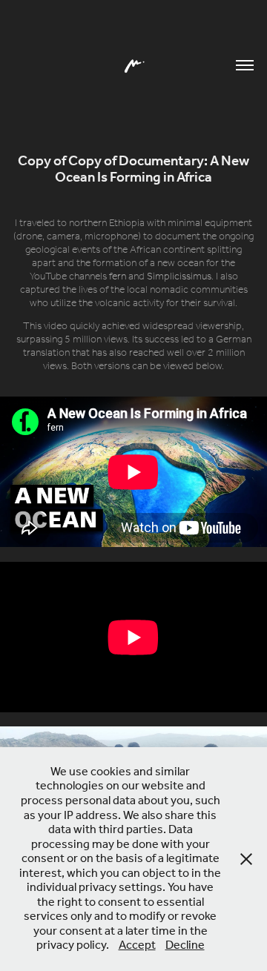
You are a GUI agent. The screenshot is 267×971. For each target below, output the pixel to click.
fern (117, 277)
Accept (137, 945)
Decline (185, 945)
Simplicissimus (179, 277)
